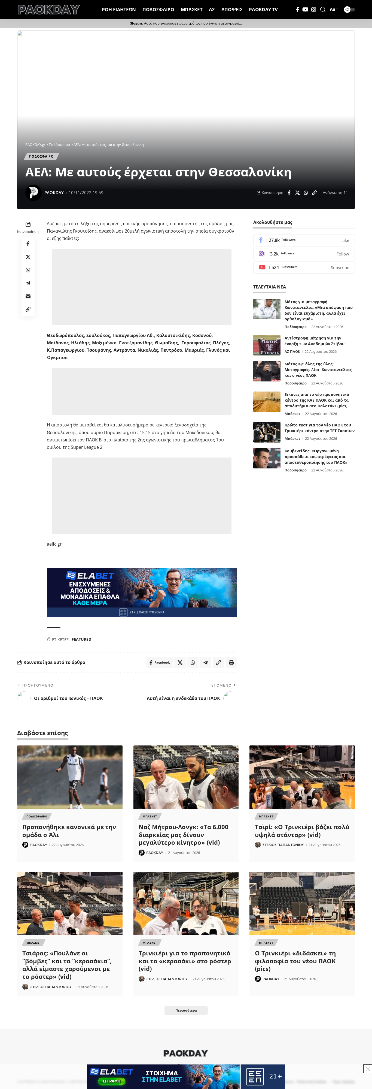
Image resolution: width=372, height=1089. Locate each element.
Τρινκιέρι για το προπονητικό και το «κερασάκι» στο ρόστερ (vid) (185, 961)
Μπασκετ (150, 816)
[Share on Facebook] (289, 192)
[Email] (28, 296)
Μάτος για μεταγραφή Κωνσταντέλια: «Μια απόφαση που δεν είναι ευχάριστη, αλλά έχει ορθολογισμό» (319, 310)
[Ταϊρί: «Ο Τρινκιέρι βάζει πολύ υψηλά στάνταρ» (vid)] (302, 777)
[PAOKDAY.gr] (49, 9)
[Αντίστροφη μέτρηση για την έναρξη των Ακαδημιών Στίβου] (266, 345)
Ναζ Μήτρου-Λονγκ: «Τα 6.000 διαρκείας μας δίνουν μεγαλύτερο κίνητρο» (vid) (183, 834)
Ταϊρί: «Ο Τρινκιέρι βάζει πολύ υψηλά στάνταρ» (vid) (302, 831)
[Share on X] (297, 192)
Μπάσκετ (292, 413)
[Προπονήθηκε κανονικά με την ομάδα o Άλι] (70, 777)
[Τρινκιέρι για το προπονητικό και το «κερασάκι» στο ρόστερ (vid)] (186, 903)
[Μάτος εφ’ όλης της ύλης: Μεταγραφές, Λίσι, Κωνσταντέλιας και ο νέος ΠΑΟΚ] (266, 371)
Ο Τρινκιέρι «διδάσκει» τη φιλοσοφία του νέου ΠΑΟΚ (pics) (295, 961)
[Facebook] (298, 9)
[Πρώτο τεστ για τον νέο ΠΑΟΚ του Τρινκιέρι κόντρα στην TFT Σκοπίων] (266, 432)
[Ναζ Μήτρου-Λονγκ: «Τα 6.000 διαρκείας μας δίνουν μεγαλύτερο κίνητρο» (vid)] (186, 777)
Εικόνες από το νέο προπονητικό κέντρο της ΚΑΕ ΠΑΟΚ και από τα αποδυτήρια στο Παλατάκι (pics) (317, 400)
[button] (323, 9)
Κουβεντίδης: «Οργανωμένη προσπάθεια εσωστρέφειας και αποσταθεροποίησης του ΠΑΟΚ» (316, 456)
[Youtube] (304, 267)
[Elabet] (142, 592)
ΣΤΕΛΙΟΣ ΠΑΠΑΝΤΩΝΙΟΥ (283, 844)
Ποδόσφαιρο (296, 326)
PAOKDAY (54, 192)
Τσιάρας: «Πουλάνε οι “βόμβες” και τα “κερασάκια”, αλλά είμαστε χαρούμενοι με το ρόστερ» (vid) (67, 964)
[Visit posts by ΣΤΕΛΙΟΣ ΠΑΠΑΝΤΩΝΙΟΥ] (258, 845)
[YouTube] (305, 9)
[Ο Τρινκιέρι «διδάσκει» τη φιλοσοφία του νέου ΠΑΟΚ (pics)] (302, 903)
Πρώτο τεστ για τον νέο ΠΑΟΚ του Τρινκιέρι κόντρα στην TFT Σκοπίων (320, 427)
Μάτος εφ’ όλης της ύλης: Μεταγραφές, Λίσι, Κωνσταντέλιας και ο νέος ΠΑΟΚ (318, 369)
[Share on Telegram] (28, 283)
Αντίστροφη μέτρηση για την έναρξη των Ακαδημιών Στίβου (314, 340)
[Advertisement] (142, 287)
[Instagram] (314, 9)
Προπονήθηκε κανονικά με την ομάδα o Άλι (69, 831)
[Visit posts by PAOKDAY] (33, 193)
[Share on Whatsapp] (306, 192)
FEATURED (81, 639)
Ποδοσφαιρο (41, 156)
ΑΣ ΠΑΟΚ (292, 351)
